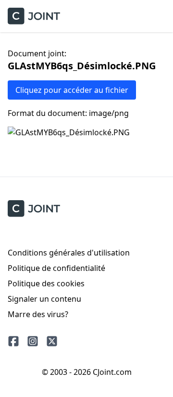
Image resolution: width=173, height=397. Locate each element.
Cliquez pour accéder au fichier (71, 90)
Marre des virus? (38, 314)
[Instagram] (32, 341)
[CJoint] (34, 208)
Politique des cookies (46, 283)
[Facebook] (13, 341)
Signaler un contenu (44, 299)
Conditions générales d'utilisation (69, 252)
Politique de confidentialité (56, 268)
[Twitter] (52, 341)
